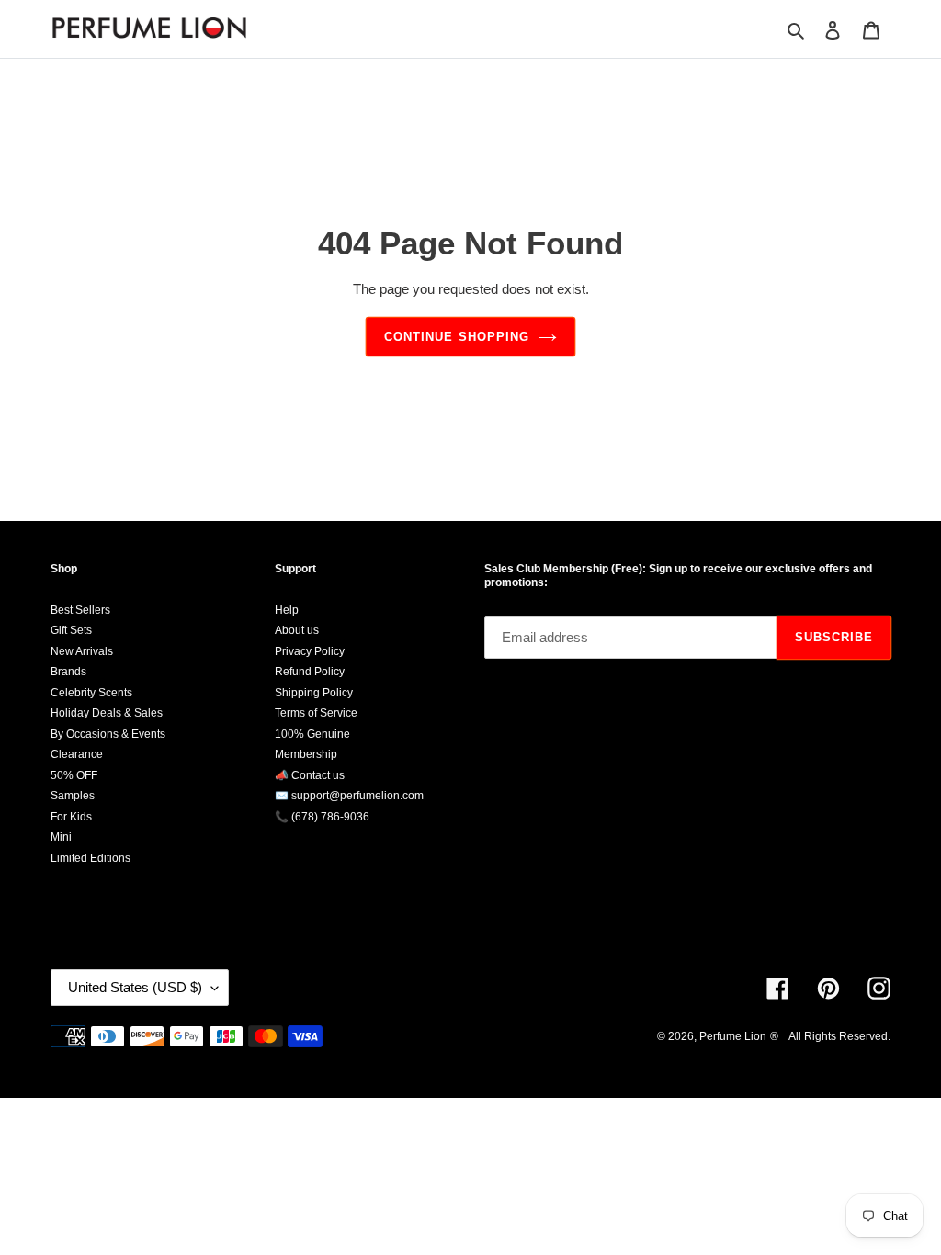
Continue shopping (456, 337)
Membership (306, 754)
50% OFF (74, 775)
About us (297, 630)
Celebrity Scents (91, 692)
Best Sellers (80, 610)
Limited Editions (90, 858)
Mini (61, 837)
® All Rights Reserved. (830, 1036)
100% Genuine (312, 734)
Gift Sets (71, 630)
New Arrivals (82, 651)
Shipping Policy (314, 692)
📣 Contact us (310, 775)
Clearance (77, 754)
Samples (73, 795)
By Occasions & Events (108, 734)
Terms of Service (316, 713)
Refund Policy (310, 671)
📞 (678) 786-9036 (322, 816)
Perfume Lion (732, 1036)
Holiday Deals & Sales (107, 713)
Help (287, 610)
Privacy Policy (310, 651)
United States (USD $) (135, 987)
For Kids (71, 816)
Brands (68, 671)
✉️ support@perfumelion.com (349, 795)
